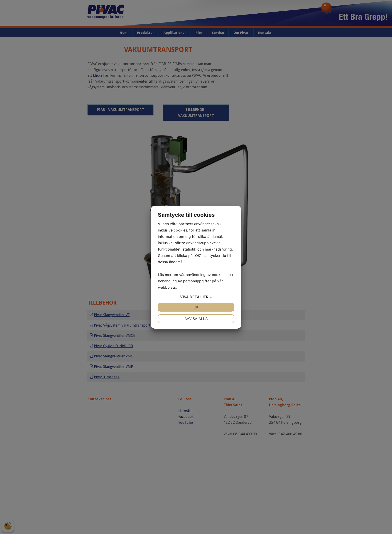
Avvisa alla (196, 318)
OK (196, 307)
